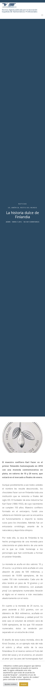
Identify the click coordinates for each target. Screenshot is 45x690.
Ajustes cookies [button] (10, 684)
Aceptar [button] (24, 684)
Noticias (22, 204)
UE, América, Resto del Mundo (22, 208)
